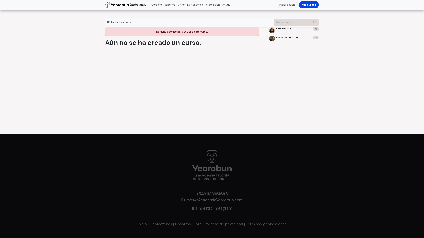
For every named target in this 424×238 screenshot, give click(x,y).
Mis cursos (309, 4)
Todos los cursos (121, 22)
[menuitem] (156, 5)
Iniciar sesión (287, 4)
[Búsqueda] (315, 22)
